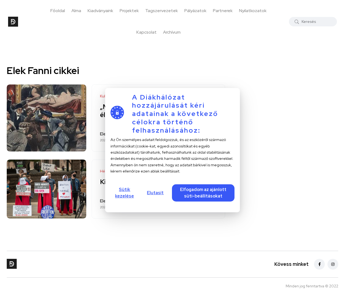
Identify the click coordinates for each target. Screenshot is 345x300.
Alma (76, 10)
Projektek (129, 10)
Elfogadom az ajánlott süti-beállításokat (203, 193)
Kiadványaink (100, 10)
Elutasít (155, 193)
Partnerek (223, 10)
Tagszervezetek (161, 10)
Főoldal (57, 10)
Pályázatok (195, 10)
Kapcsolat (146, 32)
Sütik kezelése (124, 193)
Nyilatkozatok (253, 10)
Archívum (172, 32)
